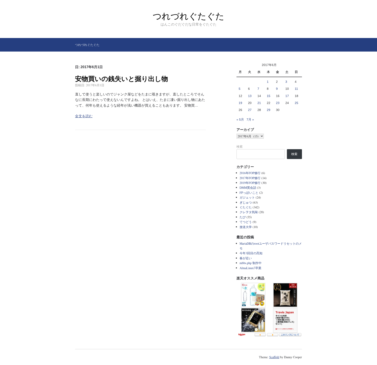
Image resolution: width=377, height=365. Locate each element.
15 (268, 96)
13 (250, 96)
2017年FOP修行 (250, 178)
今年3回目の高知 (251, 253)
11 (296, 88)
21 (259, 103)
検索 (239, 146)
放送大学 (246, 227)
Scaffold (274, 357)
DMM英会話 (248, 187)
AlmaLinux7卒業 (250, 268)
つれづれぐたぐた (188, 16)
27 (250, 110)
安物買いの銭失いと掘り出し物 (121, 78)
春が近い (246, 258)
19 (240, 103)
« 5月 (240, 119)
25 (296, 103)
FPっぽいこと (249, 192)
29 (268, 110)
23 (277, 103)
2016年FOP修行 (250, 173)
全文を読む (84, 116)
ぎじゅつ (246, 202)
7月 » (250, 119)
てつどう (246, 222)
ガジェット (247, 197)
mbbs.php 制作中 (251, 263)
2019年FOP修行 (250, 183)
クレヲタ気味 (249, 212)
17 (287, 96)
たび (243, 217)
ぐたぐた (246, 207)
